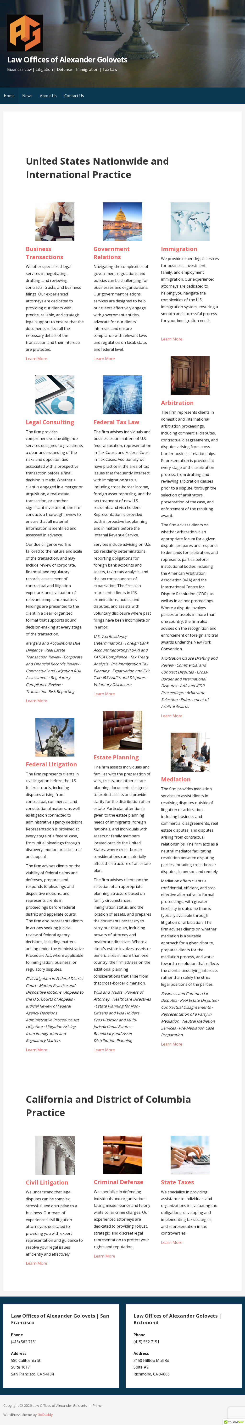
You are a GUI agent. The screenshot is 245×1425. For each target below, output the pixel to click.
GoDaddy (45, 1414)
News (27, 95)
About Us (48, 95)
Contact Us (74, 95)
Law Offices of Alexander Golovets (67, 59)
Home (9, 95)
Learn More (36, 358)
